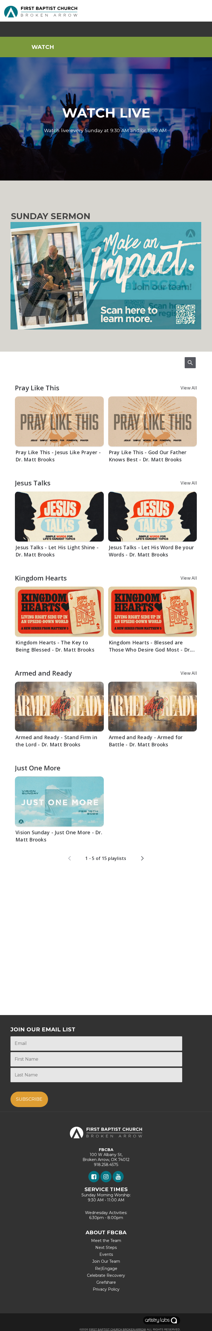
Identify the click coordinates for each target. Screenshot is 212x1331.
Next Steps (106, 1247)
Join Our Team (106, 1261)
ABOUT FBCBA (106, 1232)
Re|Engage (106, 1268)
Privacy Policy (106, 1289)
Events (106, 1254)
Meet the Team (106, 1240)
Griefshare (106, 1282)
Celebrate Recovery (106, 1275)
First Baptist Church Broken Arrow (117, 1329)
